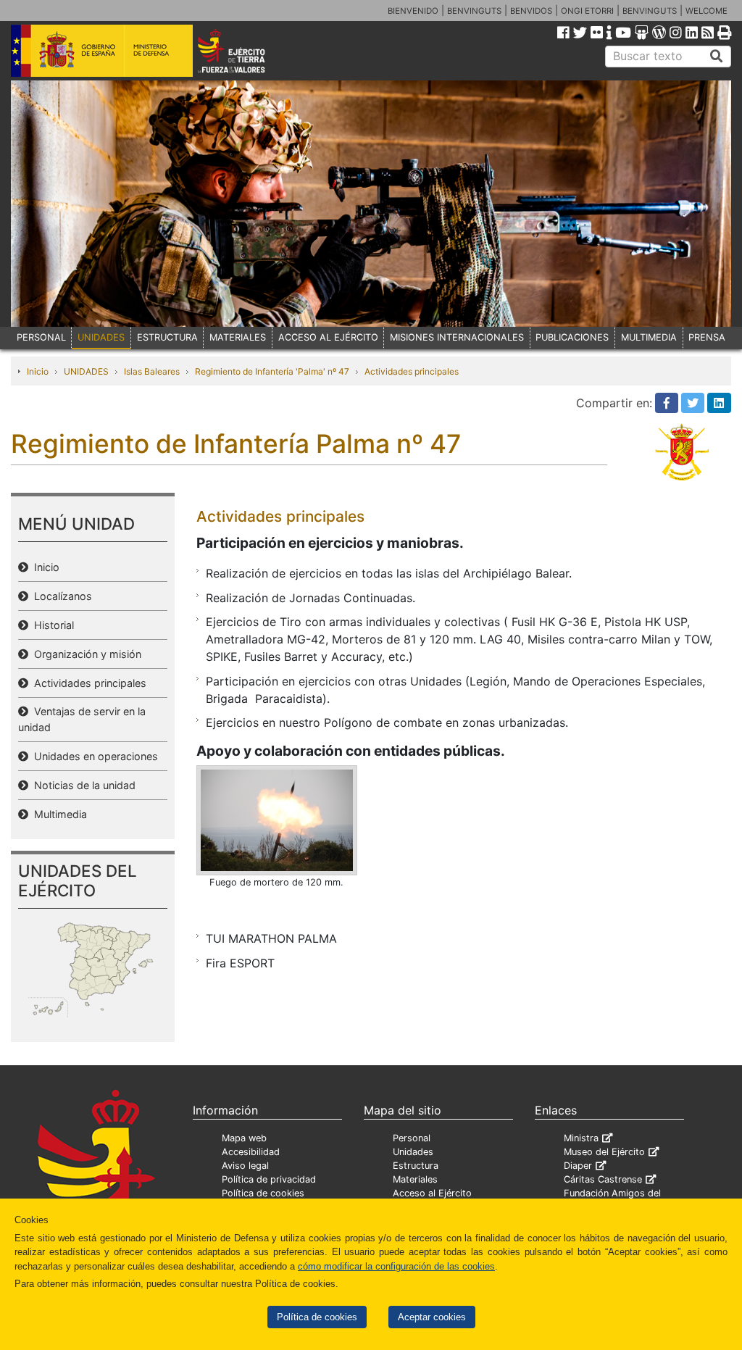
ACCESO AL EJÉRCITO (328, 337)
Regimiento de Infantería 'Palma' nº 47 (272, 371)
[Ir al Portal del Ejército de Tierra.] (245, 50)
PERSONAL (41, 337)
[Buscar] (717, 56)
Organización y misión (84, 654)
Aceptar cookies (432, 1317)
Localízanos (60, 596)
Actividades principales (411, 371)
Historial (51, 625)
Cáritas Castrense (603, 1179)
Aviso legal (245, 1165)
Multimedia (57, 814)
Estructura (415, 1165)
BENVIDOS (531, 11)
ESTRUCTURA (167, 337)
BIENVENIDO (413, 11)
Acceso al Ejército (432, 1193)
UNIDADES (101, 337)
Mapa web (244, 1138)
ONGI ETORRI (587, 11)
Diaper (578, 1165)
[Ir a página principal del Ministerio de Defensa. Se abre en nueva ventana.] (102, 50)
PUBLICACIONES (572, 337)
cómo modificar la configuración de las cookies (396, 1266)
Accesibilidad (251, 1151)
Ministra (581, 1138)
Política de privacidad (269, 1179)
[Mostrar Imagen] (276, 820)
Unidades (413, 1151)
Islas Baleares (152, 371)
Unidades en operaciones (93, 756)
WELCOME (706, 11)
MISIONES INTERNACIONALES (457, 337)
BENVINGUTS (474, 11)
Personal (411, 1138)
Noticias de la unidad (82, 785)
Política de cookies (317, 1317)
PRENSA (706, 337)
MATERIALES (237, 337)
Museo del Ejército (604, 1151)
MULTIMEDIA (649, 337)
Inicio (38, 371)
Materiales (415, 1179)
